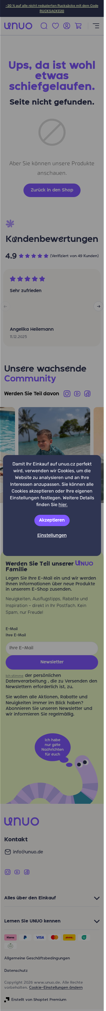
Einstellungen (52, 535)
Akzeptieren (52, 520)
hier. (63, 504)
